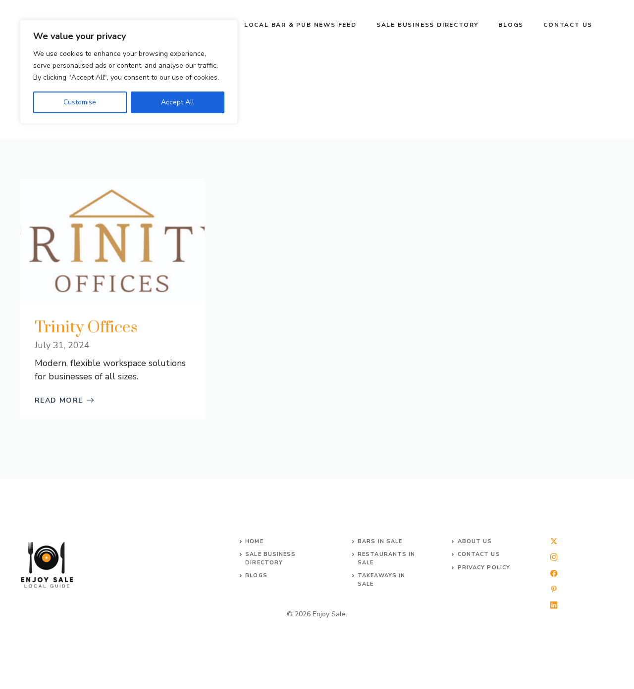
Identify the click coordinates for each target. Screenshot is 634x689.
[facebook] (553, 573)
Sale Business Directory (427, 25)
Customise (79, 102)
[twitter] (553, 541)
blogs (256, 575)
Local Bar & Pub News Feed (300, 25)
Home (254, 541)
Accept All (177, 102)
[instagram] (553, 556)
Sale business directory (270, 558)
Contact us (479, 554)
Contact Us (567, 25)
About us (475, 541)
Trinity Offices (86, 328)
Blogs (511, 25)
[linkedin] (553, 604)
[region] (129, 72)
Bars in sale (380, 541)
